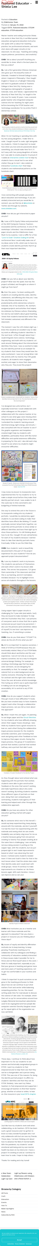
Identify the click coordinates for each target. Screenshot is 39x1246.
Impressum (29, 1243)
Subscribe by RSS (8, 1215)
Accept (19, 1240)
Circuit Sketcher (29, 717)
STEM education (16, 30)
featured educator (20, 28)
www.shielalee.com (8, 209)
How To (4, 1205)
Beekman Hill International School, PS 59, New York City (19, 131)
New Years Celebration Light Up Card (6, 1176)
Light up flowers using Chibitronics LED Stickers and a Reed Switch (24, 1176)
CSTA (10, 28)
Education (13, 20)
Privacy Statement (20, 1243)
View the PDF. (21, 487)
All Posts (4, 1193)
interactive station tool (19, 158)
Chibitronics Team (11, 22)
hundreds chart (16, 166)
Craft (3, 1196)
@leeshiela (28, 203)
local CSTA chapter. (28, 1094)
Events (4, 1202)
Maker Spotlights (7, 1209)
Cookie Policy (10, 1243)
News (3, 1212)
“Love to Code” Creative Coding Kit (15, 238)
